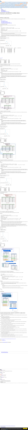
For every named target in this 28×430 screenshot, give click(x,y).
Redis (15, 4)
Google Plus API (23, 4)
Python (3, 3)
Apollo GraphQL (18, 4)
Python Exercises (2, 6)
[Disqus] (14, 376)
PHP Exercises (25, 5)
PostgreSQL (5, 4)
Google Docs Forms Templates (6, 7)
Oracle (14, 4)
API (20, 4)
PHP (2, 3)
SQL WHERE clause (4, 340)
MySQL (3, 4)
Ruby (8, 3)
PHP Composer (14, 3)
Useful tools (1, 7)
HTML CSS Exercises (2, 5)
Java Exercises (16, 6)
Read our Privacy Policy (3, 427)
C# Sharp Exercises (12, 6)
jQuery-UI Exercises (16, 5)
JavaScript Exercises (7, 5)
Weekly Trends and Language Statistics (4, 352)
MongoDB (12, 4)
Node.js (6, 3)
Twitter (6, 342)
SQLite (8, 4)
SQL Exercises (19, 6)
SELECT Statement (3, 10)
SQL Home (2, 9)
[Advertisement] (6, 16)
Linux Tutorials (23, 7)
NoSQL (9, 4)
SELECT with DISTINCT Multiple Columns (5, 11)
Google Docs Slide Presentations (13, 7)
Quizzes (26, 7)
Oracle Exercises (23, 6)
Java (4, 3)
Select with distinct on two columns (4, 21)
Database (21, 3)
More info (7, 429)
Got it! (25, 428)
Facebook (4, 342)
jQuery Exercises (12, 5)
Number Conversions (19, 7)
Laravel (17, 3)
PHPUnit (19, 3)
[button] (14, 0)
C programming (10, 3)
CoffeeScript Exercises (20, 5)
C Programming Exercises (7, 6)
